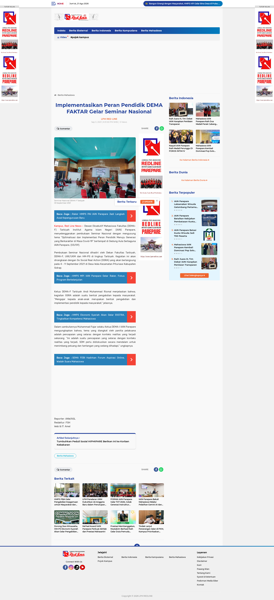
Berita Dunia (178, 172)
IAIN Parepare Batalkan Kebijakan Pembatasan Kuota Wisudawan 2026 (184, 218)
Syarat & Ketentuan (206, 577)
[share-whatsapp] (162, 128)
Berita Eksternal (78, 30)
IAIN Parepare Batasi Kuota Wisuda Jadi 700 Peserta (185, 233)
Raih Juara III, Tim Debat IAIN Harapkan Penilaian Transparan (180, 121)
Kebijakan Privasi (205, 557)
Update (148, 202)
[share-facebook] (156, 128)
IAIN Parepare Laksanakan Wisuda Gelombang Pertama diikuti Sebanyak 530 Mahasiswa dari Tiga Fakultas (185, 204)
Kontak (200, 585)
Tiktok (77, 571)
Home (60, 3)
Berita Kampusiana (126, 30)
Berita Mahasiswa (151, 30)
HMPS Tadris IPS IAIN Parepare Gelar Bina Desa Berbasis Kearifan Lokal (183, 3)
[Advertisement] (162, 17)
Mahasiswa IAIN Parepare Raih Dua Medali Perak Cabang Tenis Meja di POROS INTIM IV (206, 121)
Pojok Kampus (80, 37)
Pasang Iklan (203, 569)
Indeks (61, 30)
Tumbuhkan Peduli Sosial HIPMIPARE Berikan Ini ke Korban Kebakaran (93, 443)
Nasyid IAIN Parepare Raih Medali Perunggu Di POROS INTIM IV (181, 148)
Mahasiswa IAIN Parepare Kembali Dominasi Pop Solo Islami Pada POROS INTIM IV (205, 148)
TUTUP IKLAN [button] (9, 7)
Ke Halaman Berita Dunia (193, 180)
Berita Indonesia (101, 30)
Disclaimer (202, 561)
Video (63, 37)
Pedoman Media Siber (207, 581)
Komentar (65, 128)
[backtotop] (137, 546)
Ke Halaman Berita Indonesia (194, 160)
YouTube (84, 571)
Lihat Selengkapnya (193, 275)
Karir (199, 565)
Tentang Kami (203, 573)
